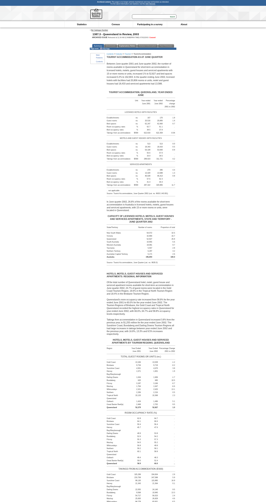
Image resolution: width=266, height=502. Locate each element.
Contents (99, 62)
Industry (119, 54)
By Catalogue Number (99, 30)
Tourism (128, 54)
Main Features (99, 56)
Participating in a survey (150, 24)
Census (116, 24)
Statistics (82, 24)
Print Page (106, 48)
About (184, 24)
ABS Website (150, 4)
